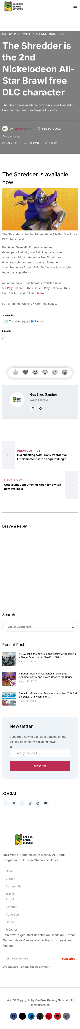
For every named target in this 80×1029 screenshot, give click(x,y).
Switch (26, 33)
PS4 (9, 33)
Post (25, 321)
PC (4, 33)
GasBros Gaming (22, 128)
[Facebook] (13, 1016)
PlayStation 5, (16, 288)
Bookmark (33, 143)
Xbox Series (56, 33)
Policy (46, 966)
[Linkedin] (31, 1016)
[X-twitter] (22, 1016)
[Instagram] (39, 1016)
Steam (39, 293)
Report (52, 143)
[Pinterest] (48, 1016)
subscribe (40, 766)
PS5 (16, 33)
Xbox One (40, 33)
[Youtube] (57, 1016)
